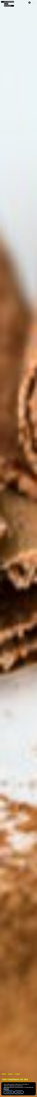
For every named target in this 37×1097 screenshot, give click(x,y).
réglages (6, 1089)
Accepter (9, 1092)
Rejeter (19, 1092)
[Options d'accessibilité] (29, 2)
